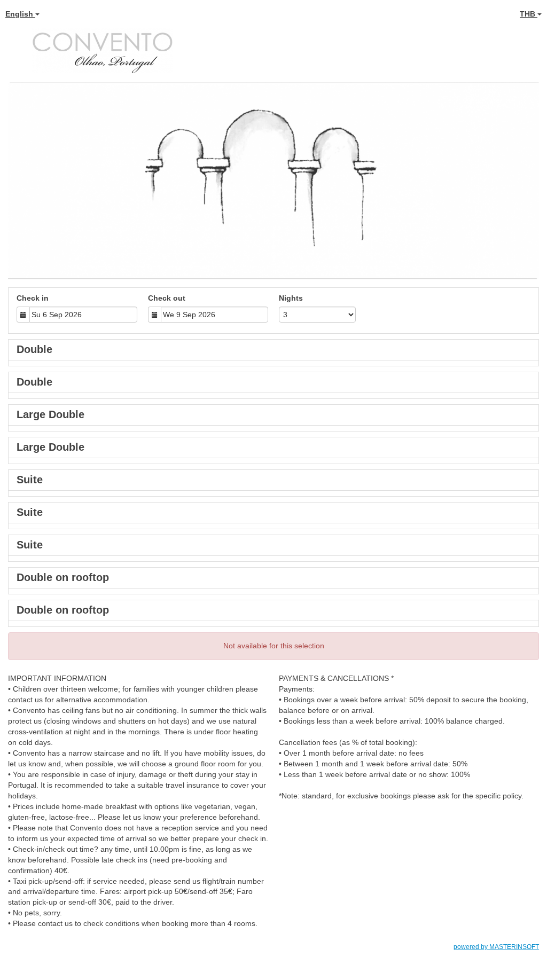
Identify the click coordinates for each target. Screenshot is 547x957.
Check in (33, 298)
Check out (166, 298)
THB (528, 14)
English (20, 14)
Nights (291, 298)
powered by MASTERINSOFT (496, 947)
